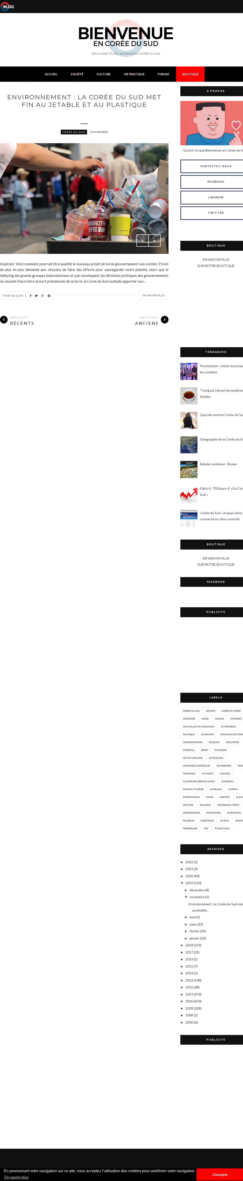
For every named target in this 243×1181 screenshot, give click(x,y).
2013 (189, 980)
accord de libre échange (199, 781)
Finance (225, 773)
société (210, 710)
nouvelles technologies (198, 726)
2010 (189, 1001)
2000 (189, 1022)
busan (224, 820)
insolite (225, 797)
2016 (189, 959)
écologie (205, 804)
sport (204, 750)
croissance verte (228, 804)
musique (188, 820)
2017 (189, 952)
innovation (213, 812)
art (206, 828)
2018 (189, 945)
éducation (232, 742)
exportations (191, 797)
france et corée (193, 789)
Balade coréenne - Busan (218, 464)
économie (207, 734)
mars (193, 924)
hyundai (207, 773)
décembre (197, 890)
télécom (214, 742)
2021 (189, 869)
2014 (189, 973)
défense (188, 804)
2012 (189, 987)
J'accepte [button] (220, 1174)
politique (189, 734)
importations (191, 812)
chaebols (227, 781)
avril (193, 917)
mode (205, 718)
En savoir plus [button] (16, 1177)
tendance (189, 773)
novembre (197, 897)
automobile (228, 726)
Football (189, 750)
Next (154, 240)
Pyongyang (222, 828)
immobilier (190, 828)
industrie (189, 718)
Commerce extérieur (196, 765)
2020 (189, 876)
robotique (207, 820)
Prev (142, 240)
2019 (189, 883)
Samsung (216, 789)
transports (223, 765)
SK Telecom (216, 757)
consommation (192, 742)
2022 (189, 862)
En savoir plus (153, 295)
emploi (219, 718)
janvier (194, 938)
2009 (189, 1008)
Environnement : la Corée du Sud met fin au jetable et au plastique (84, 101)
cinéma (233, 789)
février (194, 931)
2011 (189, 994)
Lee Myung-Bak (193, 757)
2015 (189, 966)
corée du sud (74, 132)
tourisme (221, 750)
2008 (189, 1015)
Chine (209, 797)
